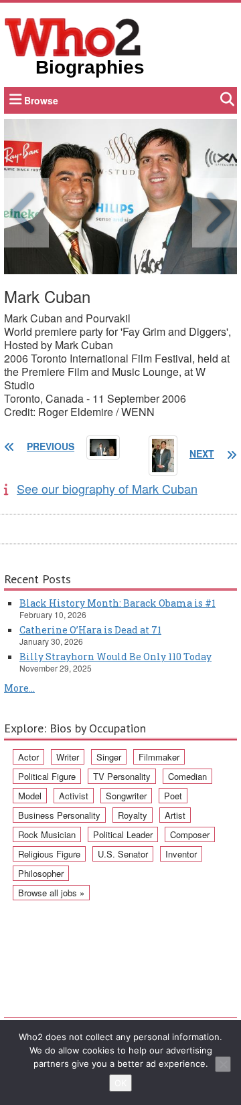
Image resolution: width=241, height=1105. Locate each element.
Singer (108, 756)
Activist (73, 795)
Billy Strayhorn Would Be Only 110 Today (115, 656)
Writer (67, 756)
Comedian (187, 776)
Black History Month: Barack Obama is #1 (117, 603)
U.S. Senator (123, 853)
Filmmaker (159, 756)
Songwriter (126, 795)
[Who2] (73, 36)
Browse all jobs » (51, 892)
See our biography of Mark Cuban (107, 488)
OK (120, 1083)
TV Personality (122, 776)
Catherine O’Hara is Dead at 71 (90, 629)
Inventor (181, 853)
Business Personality (59, 815)
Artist (175, 815)
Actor (28, 756)
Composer (190, 834)
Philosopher (41, 873)
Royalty (132, 815)
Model (30, 795)
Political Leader (123, 834)
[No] (223, 1064)
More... (19, 688)
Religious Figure (49, 853)
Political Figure (47, 776)
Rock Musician (47, 834)
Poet (173, 795)
